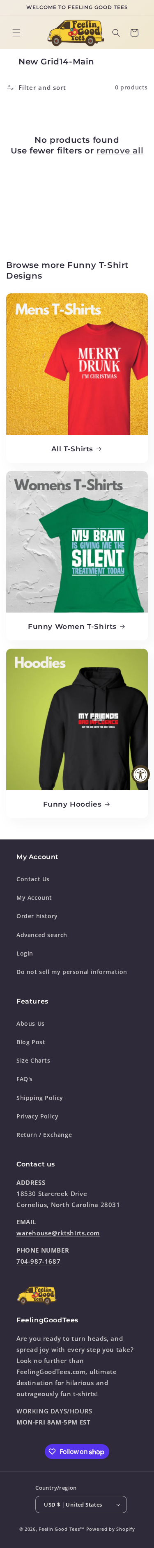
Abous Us (30, 1023)
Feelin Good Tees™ (62, 1529)
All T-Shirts (72, 449)
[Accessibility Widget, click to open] (140, 774)
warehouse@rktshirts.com (58, 1233)
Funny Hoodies (72, 804)
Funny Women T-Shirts (72, 626)
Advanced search (41, 935)
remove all (120, 150)
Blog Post (30, 1042)
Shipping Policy (39, 1098)
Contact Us (33, 879)
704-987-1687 (38, 1261)
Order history (37, 916)
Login (24, 953)
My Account (34, 897)
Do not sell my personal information (71, 972)
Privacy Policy (37, 1116)
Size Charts (33, 1060)
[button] (16, 33)
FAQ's (24, 1079)
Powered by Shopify (110, 1529)
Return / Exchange (44, 1135)
